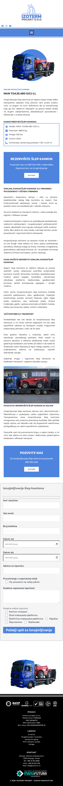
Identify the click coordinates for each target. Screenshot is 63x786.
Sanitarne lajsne (31, 739)
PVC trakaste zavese (31, 742)
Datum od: (8, 539)
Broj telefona (10, 526)
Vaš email (8, 513)
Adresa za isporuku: (13, 566)
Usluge (31, 744)
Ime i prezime (10, 500)
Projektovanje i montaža (31, 737)
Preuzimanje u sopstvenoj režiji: (21, 580)
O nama (31, 734)
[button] (31, 32)
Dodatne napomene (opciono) (19, 588)
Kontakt (31, 175)
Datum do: (8, 552)
